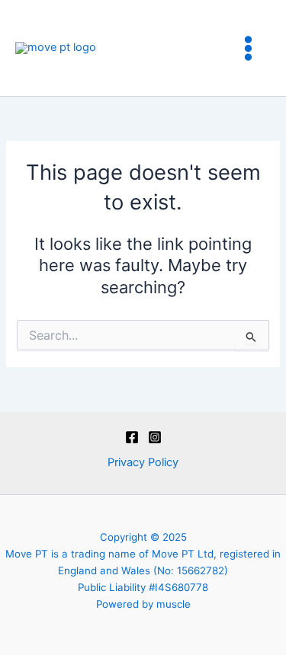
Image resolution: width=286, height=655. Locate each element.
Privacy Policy (143, 462)
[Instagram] (155, 437)
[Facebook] (132, 437)
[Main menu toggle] (248, 48)
